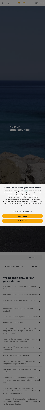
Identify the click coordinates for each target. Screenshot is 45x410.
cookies (26, 191)
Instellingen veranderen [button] (22, 211)
